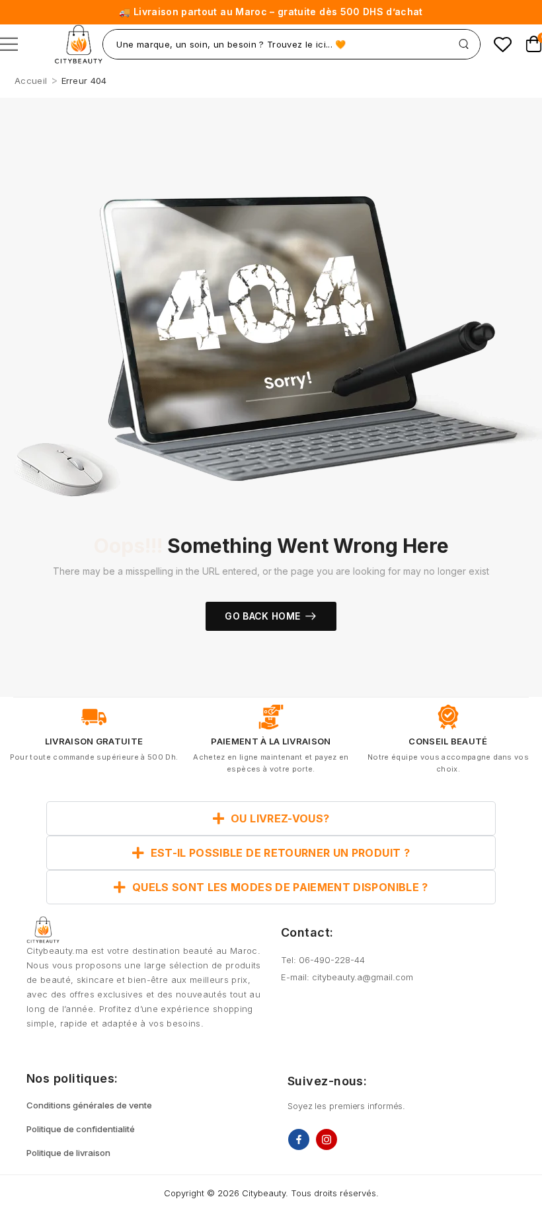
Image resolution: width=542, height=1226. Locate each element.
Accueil (31, 80)
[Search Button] (463, 44)
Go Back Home (262, 616)
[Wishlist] (503, 44)
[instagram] (326, 1139)
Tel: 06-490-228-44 (323, 960)
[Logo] (78, 44)
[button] (9, 44)
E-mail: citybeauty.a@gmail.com (347, 977)
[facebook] (298, 1139)
